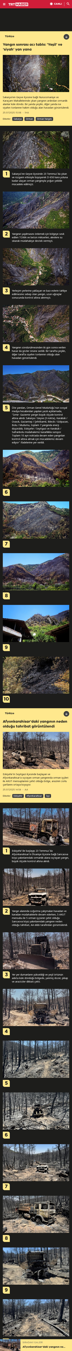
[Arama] (68, 4)
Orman (29, 118)
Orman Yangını (44, 118)
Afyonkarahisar (34, 795)
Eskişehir (18, 795)
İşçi (48, 795)
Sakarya (18, 118)
